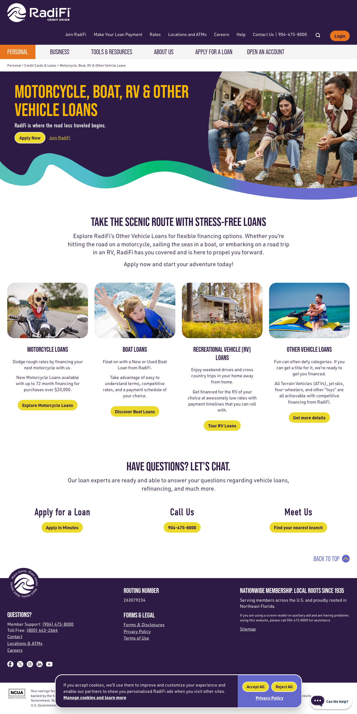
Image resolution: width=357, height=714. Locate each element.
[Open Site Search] (318, 33)
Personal (17, 52)
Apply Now (30, 138)
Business (59, 52)
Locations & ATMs (24, 643)
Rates (155, 34)
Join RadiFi (75, 34)
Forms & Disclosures (144, 624)
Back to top (327, 559)
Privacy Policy (137, 631)
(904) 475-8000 (58, 624)
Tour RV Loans (222, 425)
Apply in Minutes (62, 527)
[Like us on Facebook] (10, 665)
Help (241, 34)
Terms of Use (136, 638)
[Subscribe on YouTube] (49, 665)
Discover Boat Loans (135, 411)
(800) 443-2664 (42, 630)
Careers (221, 34)
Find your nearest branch (298, 527)
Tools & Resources (111, 52)
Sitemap (248, 629)
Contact (14, 636)
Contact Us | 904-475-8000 (280, 34)
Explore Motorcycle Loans (47, 405)
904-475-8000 (182, 527)
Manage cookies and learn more (94, 697)
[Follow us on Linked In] (39, 665)
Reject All (284, 686)
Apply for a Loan (213, 52)
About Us (163, 52)
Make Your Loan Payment (118, 34)
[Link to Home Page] (39, 13)
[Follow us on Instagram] (30, 665)
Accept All (255, 686)
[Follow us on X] (20, 665)
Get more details (309, 417)
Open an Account (265, 52)
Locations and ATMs (187, 34)
